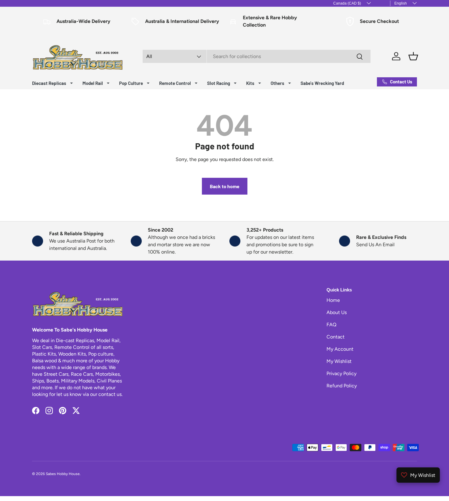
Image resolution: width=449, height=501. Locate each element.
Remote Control (175, 83)
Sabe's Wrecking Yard (322, 83)
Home (333, 300)
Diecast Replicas (49, 83)
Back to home (224, 186)
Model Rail (92, 83)
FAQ (331, 324)
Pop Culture (131, 83)
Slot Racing (218, 83)
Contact (336, 337)
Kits (250, 83)
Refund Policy (342, 386)
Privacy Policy (341, 373)
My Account (340, 349)
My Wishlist (339, 361)
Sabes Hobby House (63, 474)
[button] (413, 56)
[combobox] (257, 56)
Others (277, 83)
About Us (337, 312)
